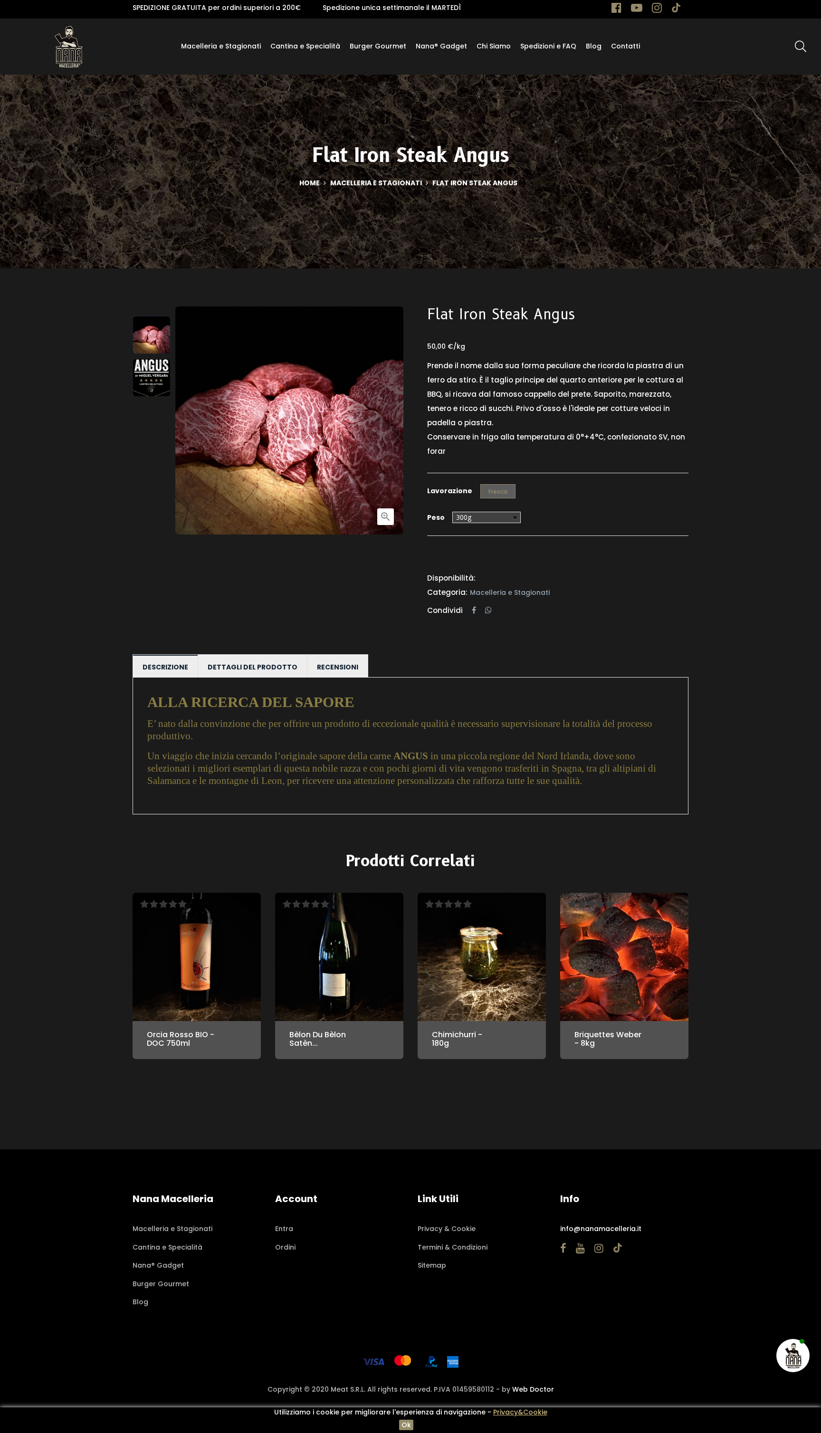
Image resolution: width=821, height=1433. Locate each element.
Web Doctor (533, 1389)
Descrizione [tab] (165, 667)
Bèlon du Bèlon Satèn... (317, 1039)
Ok (406, 1425)
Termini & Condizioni (452, 1247)
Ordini (285, 1247)
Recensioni (337, 667)
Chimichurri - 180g (457, 1039)
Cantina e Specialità (167, 1247)
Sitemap (432, 1265)
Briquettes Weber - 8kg (607, 1039)
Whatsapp (488, 610)
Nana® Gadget (158, 1265)
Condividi (474, 610)
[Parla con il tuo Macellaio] (793, 1355)
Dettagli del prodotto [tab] (252, 667)
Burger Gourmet (161, 1284)
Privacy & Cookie (447, 1228)
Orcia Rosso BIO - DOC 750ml (180, 1039)
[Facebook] (616, 9)
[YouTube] (636, 9)
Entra (284, 1228)
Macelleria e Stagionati (510, 592)
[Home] (68, 46)
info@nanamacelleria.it (600, 1228)
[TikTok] (676, 9)
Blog (140, 1302)
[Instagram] (657, 9)
